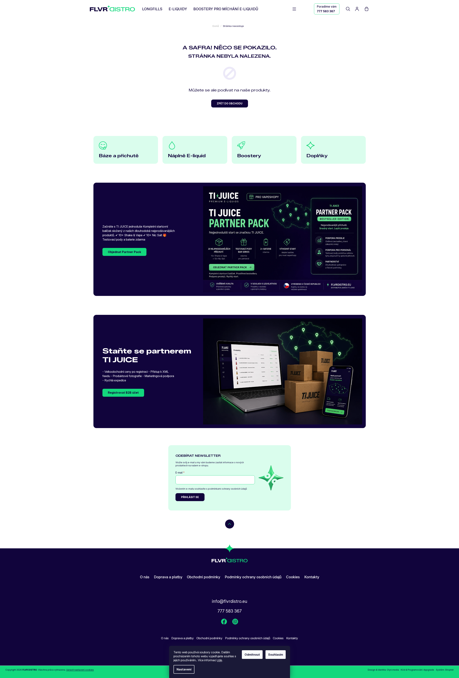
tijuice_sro (235, 622)
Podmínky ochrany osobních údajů (253, 577)
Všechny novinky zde (224, 622)
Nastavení (184, 669)
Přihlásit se (190, 497)
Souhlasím (275, 654)
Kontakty (311, 577)
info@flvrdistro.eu (229, 601)
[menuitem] (152, 9)
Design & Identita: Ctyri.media (383, 669)
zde (219, 660)
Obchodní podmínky (203, 577)
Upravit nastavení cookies (80, 669)
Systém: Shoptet (445, 669)
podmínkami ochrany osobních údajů (227, 488)
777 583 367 (326, 11)
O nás (144, 577)
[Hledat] (348, 8)
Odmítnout (252, 654)
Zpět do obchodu (229, 103)
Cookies (293, 577)
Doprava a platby (168, 577)
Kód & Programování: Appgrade (417, 669)
